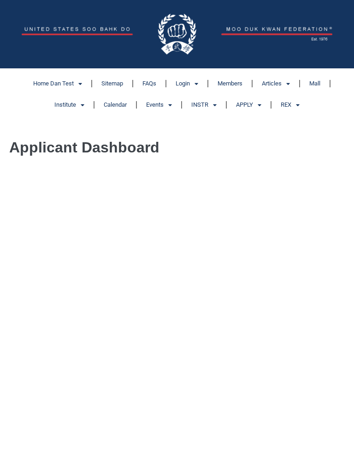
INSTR (199, 104)
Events (155, 104)
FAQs (149, 83)
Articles (272, 83)
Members (230, 83)
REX (286, 104)
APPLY (244, 104)
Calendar (115, 104)
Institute (65, 104)
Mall (314, 83)
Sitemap (112, 83)
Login (183, 83)
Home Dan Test (53, 83)
